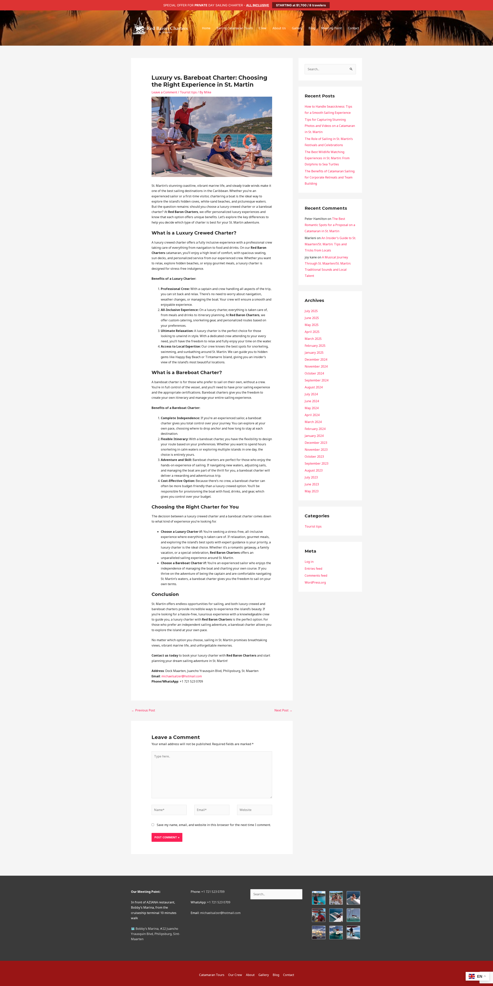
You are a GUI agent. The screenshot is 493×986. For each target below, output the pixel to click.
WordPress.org (315, 582)
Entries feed (313, 568)
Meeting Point (331, 28)
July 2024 (311, 394)
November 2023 (316, 449)
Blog (312, 28)
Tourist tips (188, 92)
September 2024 (316, 380)
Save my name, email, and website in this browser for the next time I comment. (214, 825)
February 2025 (315, 345)
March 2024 (313, 422)
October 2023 (314, 456)
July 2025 (311, 311)
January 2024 (314, 436)
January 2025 (314, 352)
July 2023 (311, 477)
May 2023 (312, 491)
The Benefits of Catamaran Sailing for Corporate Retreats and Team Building (330, 177)
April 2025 (312, 332)
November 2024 (316, 366)
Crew (262, 28)
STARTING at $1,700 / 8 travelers (301, 5)
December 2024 (316, 359)
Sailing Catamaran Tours (235, 28)
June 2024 (312, 401)
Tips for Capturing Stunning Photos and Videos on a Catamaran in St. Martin (330, 125)
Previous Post (143, 710)
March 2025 (313, 339)
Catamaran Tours (211, 975)
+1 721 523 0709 (213, 892)
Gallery (297, 28)
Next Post (283, 710)
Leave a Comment (164, 92)
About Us (279, 28)
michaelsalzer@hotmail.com (220, 913)
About (250, 975)
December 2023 (316, 443)
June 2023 (312, 484)
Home (206, 28)
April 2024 (312, 415)
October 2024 (314, 373)
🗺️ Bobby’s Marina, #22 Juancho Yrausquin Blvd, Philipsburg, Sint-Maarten (155, 934)
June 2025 (312, 318)
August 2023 (314, 470)
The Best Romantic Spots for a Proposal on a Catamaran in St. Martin (330, 225)
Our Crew (235, 975)
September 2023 (316, 463)
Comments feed (316, 575)
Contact (353, 28)
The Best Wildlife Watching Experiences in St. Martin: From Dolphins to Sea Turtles (327, 158)
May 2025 (312, 325)
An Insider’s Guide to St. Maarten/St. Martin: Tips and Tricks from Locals (330, 244)
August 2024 (314, 387)
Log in (309, 562)
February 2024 (315, 429)
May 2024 (312, 408)
